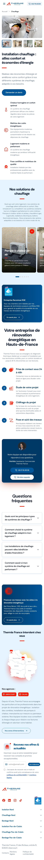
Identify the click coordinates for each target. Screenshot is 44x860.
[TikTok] (21, 800)
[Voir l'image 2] (17, 43)
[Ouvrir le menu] (4, 3)
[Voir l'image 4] (39, 43)
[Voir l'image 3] (28, 43)
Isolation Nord (8, 809)
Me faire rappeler (23, 477)
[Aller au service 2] (20, 276)
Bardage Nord (7, 821)
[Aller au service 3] (22, 276)
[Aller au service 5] (26, 276)
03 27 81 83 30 (23, 470)
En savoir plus (12, 317)
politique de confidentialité (17, 775)
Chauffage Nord (8, 815)
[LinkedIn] (9, 800)
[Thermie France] (16, 3)
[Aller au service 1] (17, 276)
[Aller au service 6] (28, 276)
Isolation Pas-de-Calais (12, 826)
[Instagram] (15, 800)
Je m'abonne (34, 764)
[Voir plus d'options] (32, 231)
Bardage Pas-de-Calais (12, 837)
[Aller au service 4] (24, 276)
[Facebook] (4, 800)
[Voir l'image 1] (6, 43)
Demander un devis (14, 92)
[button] (22, 809)
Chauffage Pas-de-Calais (12, 832)
